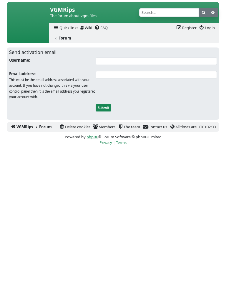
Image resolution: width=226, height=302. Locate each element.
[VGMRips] (28, 38)
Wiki (88, 27)
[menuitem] (65, 28)
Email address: (22, 73)
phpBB (92, 136)
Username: (19, 60)
